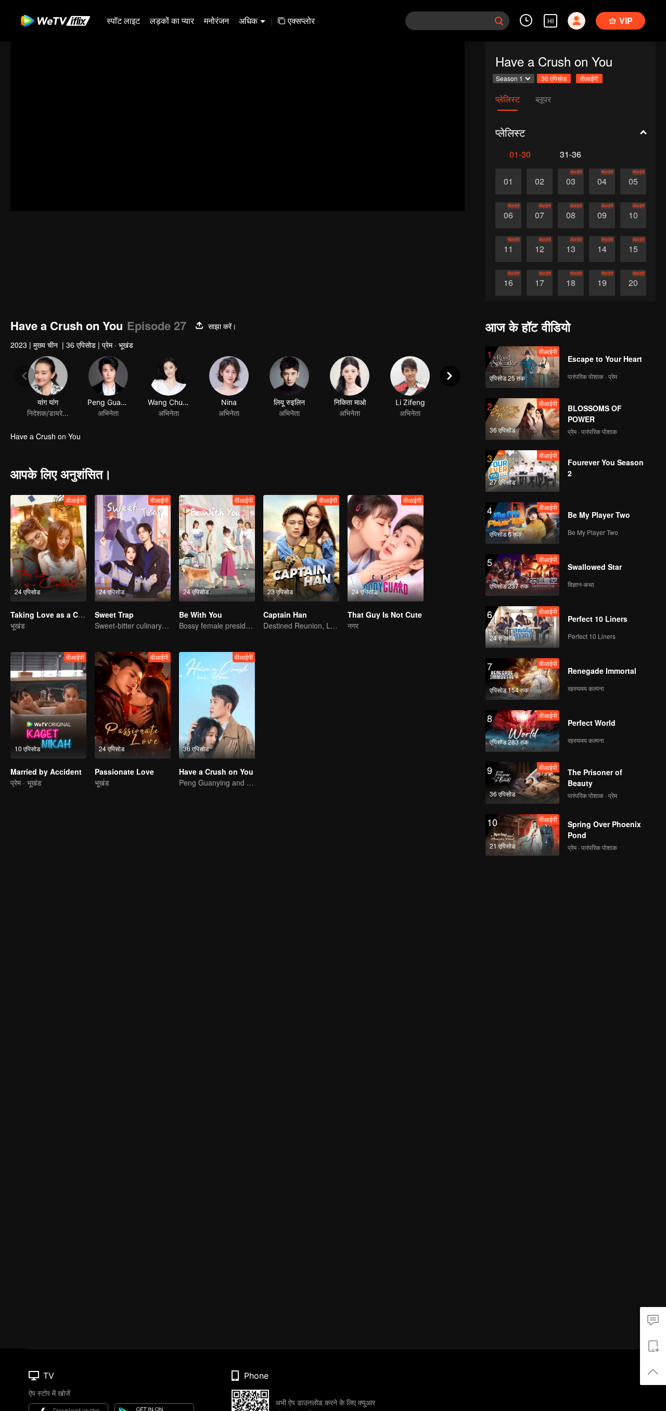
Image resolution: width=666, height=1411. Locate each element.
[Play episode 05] (633, 181)
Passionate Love (124, 771)
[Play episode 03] (571, 181)
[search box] (499, 21)
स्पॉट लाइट (123, 21)
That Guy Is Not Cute (385, 614)
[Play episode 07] (540, 215)
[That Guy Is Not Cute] (386, 548)
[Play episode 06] (508, 215)
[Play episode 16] (508, 283)
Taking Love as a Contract (57, 614)
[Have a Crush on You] (217, 705)
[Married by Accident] (48, 705)
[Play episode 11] (508, 249)
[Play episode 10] (633, 215)
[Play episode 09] (602, 215)
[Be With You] (217, 548)
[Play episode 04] (602, 181)
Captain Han (285, 614)
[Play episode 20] (633, 283)
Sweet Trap (114, 614)
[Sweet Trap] (133, 548)
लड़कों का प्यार (172, 21)
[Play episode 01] (508, 181)
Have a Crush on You (216, 771)
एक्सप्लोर (301, 21)
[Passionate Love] (133, 705)
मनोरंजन (216, 21)
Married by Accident (46, 771)
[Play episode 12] (540, 249)
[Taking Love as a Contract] (48, 548)
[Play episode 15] (633, 249)
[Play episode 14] (602, 249)
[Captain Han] (301, 548)
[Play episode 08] (571, 215)
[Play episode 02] (540, 181)
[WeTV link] (56, 20)
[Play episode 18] (571, 283)
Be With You (200, 614)
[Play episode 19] (602, 283)
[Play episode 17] (540, 283)
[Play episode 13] (571, 249)
